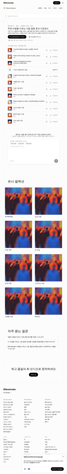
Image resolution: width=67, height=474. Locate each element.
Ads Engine (6, 431)
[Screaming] (18, 202)
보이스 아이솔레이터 (9, 414)
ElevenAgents (28, 399)
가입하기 (56, 3)
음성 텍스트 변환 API (51, 414)
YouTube (27, 447)
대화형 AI (26, 404)
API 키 (47, 422)
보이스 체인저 (7, 407)
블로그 (5, 439)
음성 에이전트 (28, 402)
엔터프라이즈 (7, 456)
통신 (25, 409)
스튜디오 (5, 419)
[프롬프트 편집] (46, 50)
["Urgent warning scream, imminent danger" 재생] (33, 76)
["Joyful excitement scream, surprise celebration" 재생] (33, 63)
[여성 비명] (18, 236)
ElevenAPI (47, 399)
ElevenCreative (7, 399)
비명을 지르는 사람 (27, 25)
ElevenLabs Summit (51, 449)
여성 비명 (13, 143)
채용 (46, 442)
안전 (46, 444)
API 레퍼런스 (48, 402)
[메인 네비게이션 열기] (62, 2)
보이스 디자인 (7, 422)
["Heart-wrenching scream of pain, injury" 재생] (33, 57)
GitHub (26, 444)
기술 (25, 417)
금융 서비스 (27, 412)
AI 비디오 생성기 (8, 429)
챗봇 (25, 426)
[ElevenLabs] (8, 2)
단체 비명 (28, 143)
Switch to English (57, 469)
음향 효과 (11, 25)
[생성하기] (33, 70)
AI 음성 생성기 (7, 424)
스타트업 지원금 (7, 447)
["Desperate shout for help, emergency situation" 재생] (33, 89)
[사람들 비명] (18, 302)
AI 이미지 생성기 (8, 426)
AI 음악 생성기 (7, 417)
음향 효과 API (49, 417)
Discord (26, 449)
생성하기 (55, 70)
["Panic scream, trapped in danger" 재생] (33, 96)
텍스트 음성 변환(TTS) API (52, 412)
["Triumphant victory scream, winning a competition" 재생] (33, 108)
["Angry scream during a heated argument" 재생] (33, 83)
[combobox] (35, 16)
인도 (4, 461)
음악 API (47, 419)
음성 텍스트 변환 (8, 404)
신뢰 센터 (6, 459)
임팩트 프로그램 (7, 444)
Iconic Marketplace (9, 442)
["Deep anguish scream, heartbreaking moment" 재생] (33, 102)
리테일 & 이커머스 (29, 419)
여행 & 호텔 (27, 422)
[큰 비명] (48, 236)
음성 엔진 (47, 407)
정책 (46, 452)
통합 (25, 407)
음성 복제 (6, 412)
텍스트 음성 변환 (8, 402)
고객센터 (5, 449)
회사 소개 (47, 439)
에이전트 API (48, 404)
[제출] (56, 161)
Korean (8, 392)
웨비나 (5, 452)
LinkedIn (26, 442)
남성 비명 (21, 143)
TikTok (26, 452)
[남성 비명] (48, 202)
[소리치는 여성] (48, 269)
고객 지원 (26, 424)
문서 (4, 454)
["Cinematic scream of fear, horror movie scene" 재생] (33, 121)
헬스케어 (26, 414)
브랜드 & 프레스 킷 (50, 447)
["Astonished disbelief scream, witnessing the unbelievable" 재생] (33, 115)
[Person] (48, 302)
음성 (17, 25)
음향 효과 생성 (7, 409)
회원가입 (33, 375)
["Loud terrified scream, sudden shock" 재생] (33, 50)
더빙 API (47, 409)
